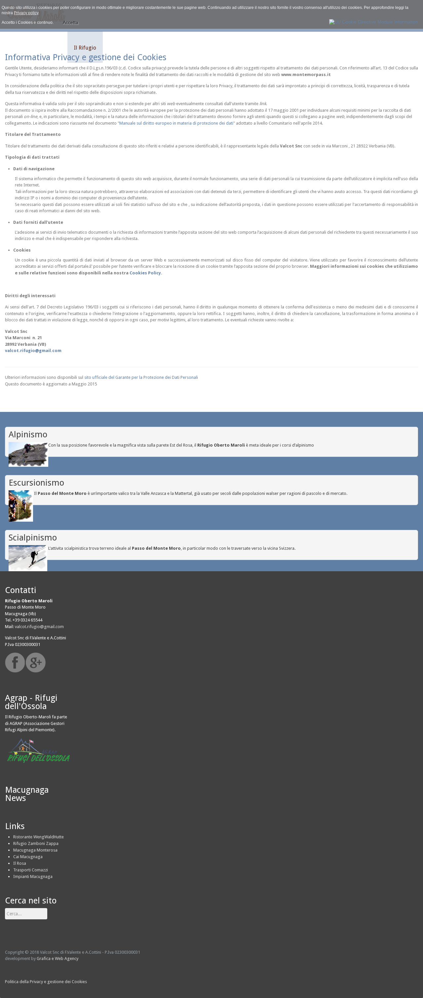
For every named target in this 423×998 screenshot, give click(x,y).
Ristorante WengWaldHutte (38, 836)
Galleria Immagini (130, 48)
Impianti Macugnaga (33, 876)
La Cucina (176, 48)
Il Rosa (19, 863)
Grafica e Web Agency (57, 958)
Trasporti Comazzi (30, 869)
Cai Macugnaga (28, 856)
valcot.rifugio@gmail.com (33, 350)
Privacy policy (26, 13)
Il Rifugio (85, 48)
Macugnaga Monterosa (35, 850)
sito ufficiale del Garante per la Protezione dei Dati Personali (141, 377)
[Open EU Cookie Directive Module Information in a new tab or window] (373, 20)
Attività (52, 48)
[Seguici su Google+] (36, 662)
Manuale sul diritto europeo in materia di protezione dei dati (176, 123)
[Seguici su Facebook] (15, 662)
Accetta (70, 22)
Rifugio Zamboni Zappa (35, 843)
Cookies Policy (145, 272)
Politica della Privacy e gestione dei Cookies (46, 981)
